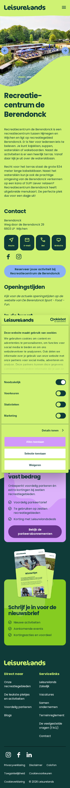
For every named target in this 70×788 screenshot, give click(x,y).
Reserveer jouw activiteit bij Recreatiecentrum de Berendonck (35, 271)
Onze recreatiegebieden (17, 684)
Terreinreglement (51, 715)
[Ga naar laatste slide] (4, 50)
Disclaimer (35, 765)
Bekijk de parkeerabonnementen (35, 531)
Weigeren (35, 465)
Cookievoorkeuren (40, 773)
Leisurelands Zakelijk (47, 684)
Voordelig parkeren (18, 707)
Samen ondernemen (48, 705)
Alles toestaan (35, 441)
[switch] (61, 393)
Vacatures (46, 694)
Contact (45, 736)
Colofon (51, 765)
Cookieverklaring (14, 781)
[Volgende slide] (65, 50)
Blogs (8, 715)
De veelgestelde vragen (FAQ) (50, 725)
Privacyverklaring (14, 765)
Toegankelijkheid (14, 773)
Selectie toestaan (35, 453)
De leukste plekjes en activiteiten (17, 696)
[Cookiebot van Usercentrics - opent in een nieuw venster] (50, 320)
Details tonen (50, 430)
